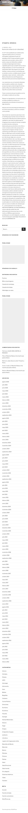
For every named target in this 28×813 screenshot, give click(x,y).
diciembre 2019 (6, 528)
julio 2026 (5, 385)
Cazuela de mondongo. (8, 284)
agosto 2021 (5, 482)
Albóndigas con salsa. (8, 290)
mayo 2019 (5, 540)
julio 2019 (4, 537)
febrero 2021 (5, 500)
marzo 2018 (5, 564)
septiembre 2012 (6, 640)
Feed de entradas (6, 793)
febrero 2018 (5, 567)
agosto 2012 (5, 643)
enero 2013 (5, 628)
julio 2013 (4, 610)
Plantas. (4, 759)
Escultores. (5, 710)
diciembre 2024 (6, 442)
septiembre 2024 (6, 451)
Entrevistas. (5, 704)
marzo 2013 (5, 622)
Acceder (4, 790)
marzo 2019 (5, 546)
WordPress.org (6, 799)
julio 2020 (5, 515)
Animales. (4, 674)
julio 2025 (5, 421)
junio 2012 (5, 649)
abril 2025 (5, 430)
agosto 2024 (5, 454)
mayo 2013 (5, 616)
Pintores (4, 756)
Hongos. (4, 729)
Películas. (4, 753)
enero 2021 (5, 503)
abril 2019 (4, 543)
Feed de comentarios (7, 796)
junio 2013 (5, 613)
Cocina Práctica (6, 701)
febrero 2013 (5, 625)
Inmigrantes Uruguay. (8, 732)
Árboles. (4, 677)
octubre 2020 (5, 512)
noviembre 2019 (6, 531)
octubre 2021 (5, 476)
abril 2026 (5, 394)
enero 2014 (5, 604)
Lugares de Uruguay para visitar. (10, 741)
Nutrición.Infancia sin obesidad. (13, 49)
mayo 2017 (5, 579)
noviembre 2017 (6, 573)
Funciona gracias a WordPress (9, 809)
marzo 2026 (5, 397)
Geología (4, 716)
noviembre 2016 (6, 594)
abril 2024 (5, 467)
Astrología (5, 683)
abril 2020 (5, 521)
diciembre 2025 (6, 406)
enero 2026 (5, 403)
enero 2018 (5, 570)
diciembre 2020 (6, 506)
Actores (4, 671)
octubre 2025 (5, 412)
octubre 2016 (5, 598)
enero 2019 (5, 549)
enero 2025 (5, 439)
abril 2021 (4, 494)
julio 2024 (5, 458)
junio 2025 (5, 424)
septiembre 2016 (6, 601)
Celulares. (5, 698)
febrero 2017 (5, 585)
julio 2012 (4, 646)
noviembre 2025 (6, 409)
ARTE (3, 680)
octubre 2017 (5, 576)
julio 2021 (4, 485)
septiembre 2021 (6, 479)
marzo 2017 (5, 582)
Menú (14, 8)
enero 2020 (5, 525)
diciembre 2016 (6, 591)
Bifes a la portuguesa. (8, 281)
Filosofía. (4, 713)
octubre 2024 (5, 448)
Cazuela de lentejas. (7, 287)
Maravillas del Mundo (7, 744)
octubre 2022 (5, 470)
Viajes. (4, 777)
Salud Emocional (6, 765)
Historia (4, 722)
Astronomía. (5, 686)
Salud (3, 762)
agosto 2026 (5, 381)
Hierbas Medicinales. (7, 719)
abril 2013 (4, 619)
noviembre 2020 (6, 509)
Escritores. (5, 707)
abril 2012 (4, 655)
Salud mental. (5, 768)
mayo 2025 (5, 427)
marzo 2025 (5, 433)
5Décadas (8, 2)
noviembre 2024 (6, 445)
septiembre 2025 (6, 415)
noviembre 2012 (6, 634)
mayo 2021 (5, 491)
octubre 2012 (5, 637)
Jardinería (4, 735)
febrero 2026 (5, 400)
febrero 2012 (5, 661)
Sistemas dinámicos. (7, 774)
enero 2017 (5, 588)
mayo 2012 (5, 652)
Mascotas (4, 747)
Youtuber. (4, 780)
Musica (4, 750)
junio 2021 (5, 488)
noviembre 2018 (6, 552)
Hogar (3, 726)
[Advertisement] (14, 25)
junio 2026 (5, 387)
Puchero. (4, 278)
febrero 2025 (5, 436)
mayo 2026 (5, 391)
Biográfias (5, 695)
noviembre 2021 (6, 473)
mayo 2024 (5, 464)
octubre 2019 (5, 534)
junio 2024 (5, 461)
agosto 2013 (5, 607)
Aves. (3, 689)
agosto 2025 (5, 418)
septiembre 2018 (6, 558)
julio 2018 (4, 561)
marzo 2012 (5, 658)
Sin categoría (5, 771)
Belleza (4, 692)
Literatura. (5, 738)
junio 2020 (5, 518)
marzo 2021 (5, 497)
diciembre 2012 (6, 631)
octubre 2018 (5, 555)
